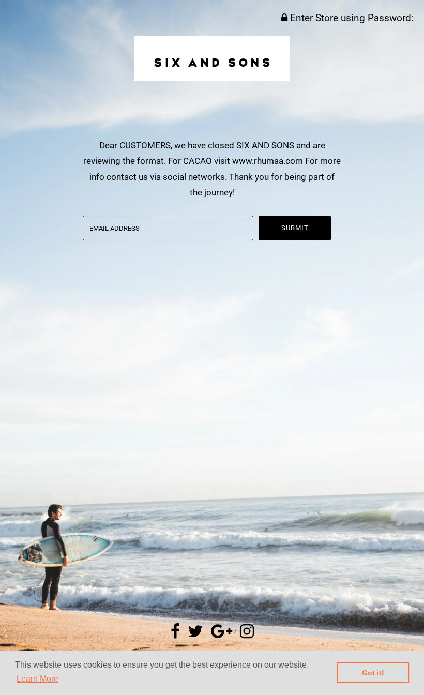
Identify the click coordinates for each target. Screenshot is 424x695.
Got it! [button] (373, 673)
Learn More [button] (37, 678)
